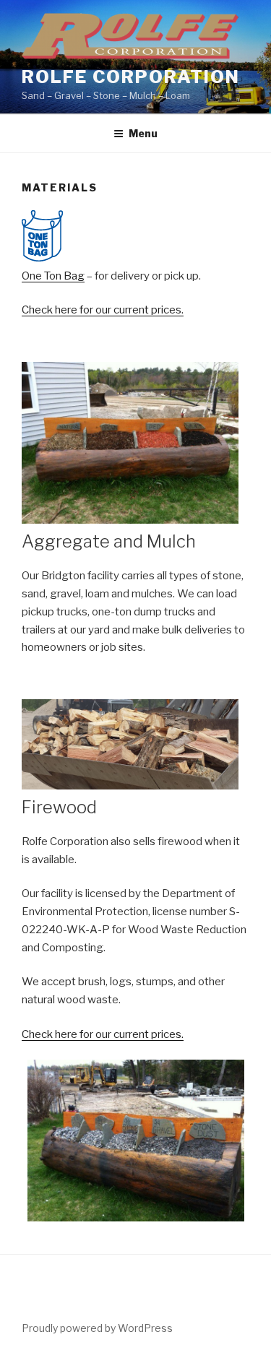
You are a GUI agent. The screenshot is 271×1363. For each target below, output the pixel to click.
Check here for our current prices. (103, 309)
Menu (143, 133)
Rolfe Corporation (131, 76)
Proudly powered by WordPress (97, 1328)
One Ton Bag (53, 275)
